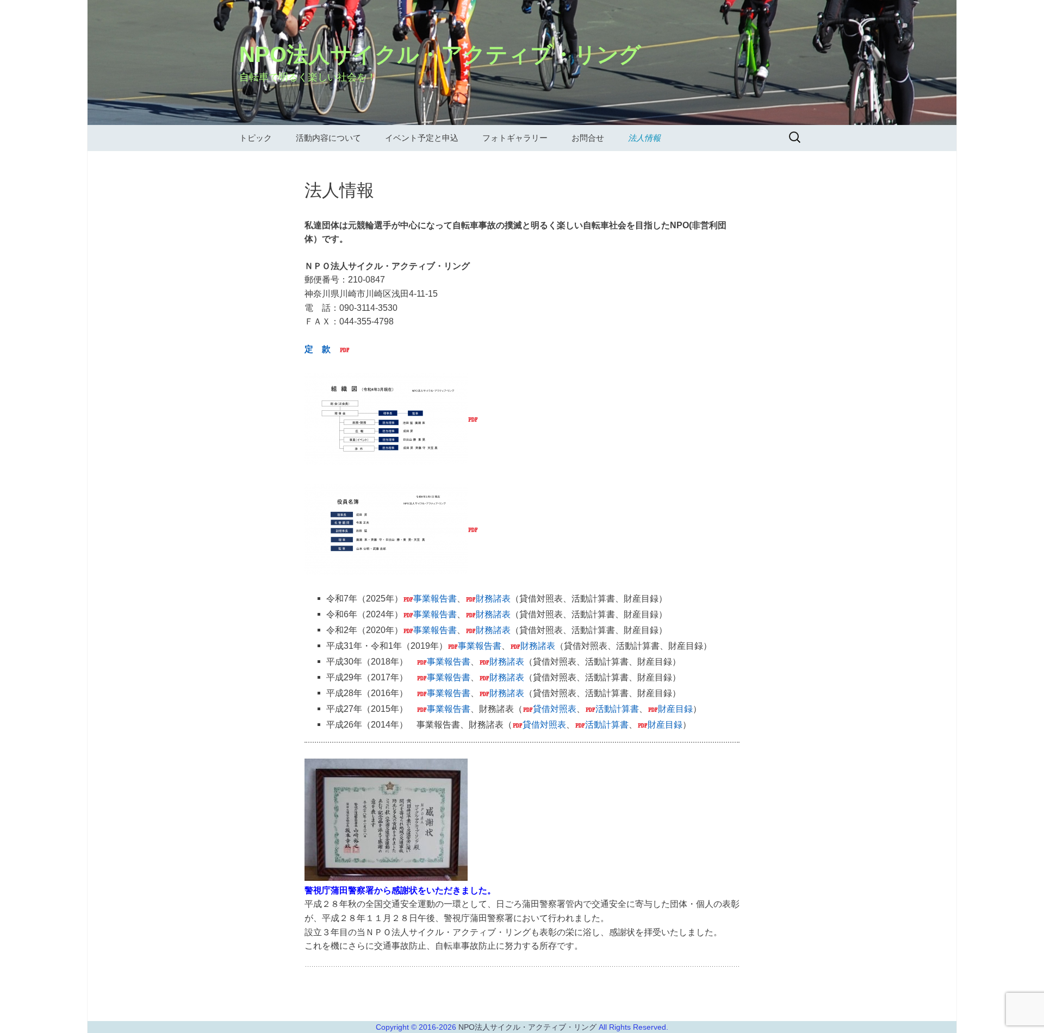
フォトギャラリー (515, 137)
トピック (255, 137)
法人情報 (644, 137)
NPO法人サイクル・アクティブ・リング (528, 1027)
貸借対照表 (554, 708)
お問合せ (587, 137)
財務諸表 (493, 598)
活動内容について (328, 137)
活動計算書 (617, 708)
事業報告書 (435, 598)
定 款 (317, 348)
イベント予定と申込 (421, 137)
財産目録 (675, 708)
